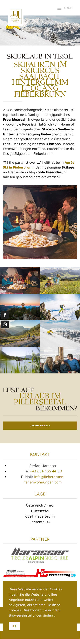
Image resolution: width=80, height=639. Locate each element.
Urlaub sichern (40, 425)
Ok (14, 625)
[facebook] (5, 315)
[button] (65, 8)
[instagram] (5, 324)
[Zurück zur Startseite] (15, 8)
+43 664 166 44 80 (46, 471)
